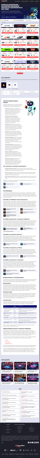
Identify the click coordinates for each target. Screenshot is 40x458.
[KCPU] (20, 452)
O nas (31, 428)
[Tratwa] (26, 452)
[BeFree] (31, 452)
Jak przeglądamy (31, 433)
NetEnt (19, 434)
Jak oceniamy (31, 431)
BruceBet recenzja (20, 46)
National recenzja (20, 58)
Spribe (19, 431)
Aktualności (37, 1)
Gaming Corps (19, 433)
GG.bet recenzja (7, 46)
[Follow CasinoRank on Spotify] (36, 444)
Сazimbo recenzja (7, 70)
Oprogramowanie (7, 431)
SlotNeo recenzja (32, 70)
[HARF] (14, 452)
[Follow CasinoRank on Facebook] (28, 444)
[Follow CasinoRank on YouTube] (34, 444)
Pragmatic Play (19, 428)
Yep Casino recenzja (32, 46)
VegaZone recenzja (32, 58)
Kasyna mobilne (17, 1)
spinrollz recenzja (20, 70)
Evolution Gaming (19, 430)
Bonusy (8, 428)
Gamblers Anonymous (8, 343)
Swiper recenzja (7, 58)
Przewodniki (32, 1)
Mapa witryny (8, 434)
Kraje (8, 433)
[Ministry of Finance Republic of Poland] (6, 452)
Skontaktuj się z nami (31, 430)
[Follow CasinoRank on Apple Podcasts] (37, 444)
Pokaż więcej (19, 73)
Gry (7, 430)
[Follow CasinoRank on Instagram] (30, 444)
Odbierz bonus (7, 32)
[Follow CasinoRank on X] (32, 444)
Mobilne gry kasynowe (25, 1)
